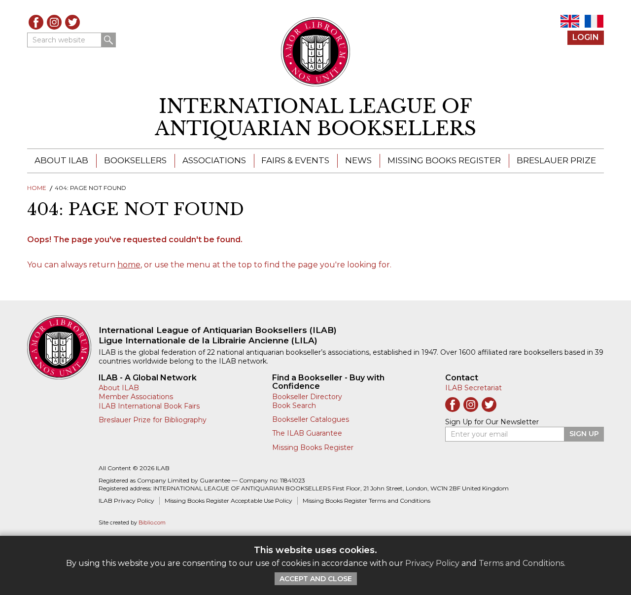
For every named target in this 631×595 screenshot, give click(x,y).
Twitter (72, 22)
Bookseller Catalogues (310, 419)
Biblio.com (152, 523)
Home (36, 187)
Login (585, 37)
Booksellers (135, 160)
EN (570, 21)
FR (594, 21)
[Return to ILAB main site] (316, 51)
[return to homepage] (63, 347)
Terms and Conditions (521, 563)
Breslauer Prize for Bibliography (153, 419)
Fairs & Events (295, 160)
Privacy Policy (432, 563)
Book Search (294, 405)
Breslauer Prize (556, 160)
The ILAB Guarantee (307, 433)
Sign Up (584, 433)
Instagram (54, 22)
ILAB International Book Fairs (149, 406)
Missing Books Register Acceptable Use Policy (228, 500)
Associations (214, 160)
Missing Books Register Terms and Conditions (366, 500)
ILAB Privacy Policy (126, 500)
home (128, 264)
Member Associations (136, 396)
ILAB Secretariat (473, 387)
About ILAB (61, 160)
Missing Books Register (444, 160)
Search (108, 40)
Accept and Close (316, 578)
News (358, 160)
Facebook (36, 22)
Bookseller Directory (307, 396)
